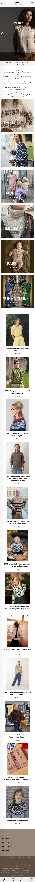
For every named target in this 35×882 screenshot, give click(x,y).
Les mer (9, 872)
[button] (33, 34)
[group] (17, 34)
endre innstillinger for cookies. (21, 872)
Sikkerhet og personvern (25, 857)
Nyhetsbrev (17, 861)
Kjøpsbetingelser (12, 857)
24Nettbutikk (21, 875)
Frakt (4, 857)
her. (24, 89)
